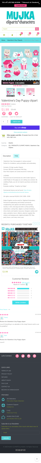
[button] (17, 86)
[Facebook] (10, 113)
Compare (4, 117)
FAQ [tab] (16, 156)
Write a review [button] (20, 302)
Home (3, 40)
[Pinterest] (35, 355)
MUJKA (11, 143)
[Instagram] (29, 355)
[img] (4, 315)
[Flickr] (9, 359)
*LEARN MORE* (20, 5)
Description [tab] (7, 156)
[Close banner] (39, 4)
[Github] (4, 359)
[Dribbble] (16, 359)
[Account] (12, 35)
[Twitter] (16, 113)
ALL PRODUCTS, (14, 145)
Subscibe (6, 438)
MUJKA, (27, 145)
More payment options (20, 132)
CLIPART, (22, 145)
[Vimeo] (18, 359)
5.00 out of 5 (25, 283)
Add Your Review (6, 106)
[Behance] (28, 359)
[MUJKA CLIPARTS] (20, 17)
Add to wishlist (16, 117)
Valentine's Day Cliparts (14, 40)
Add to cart (16, 121)
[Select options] (37, 272)
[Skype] (23, 359)
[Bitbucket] (11, 359)
